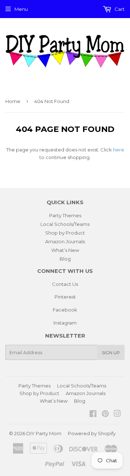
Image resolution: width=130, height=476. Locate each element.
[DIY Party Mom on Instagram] (117, 414)
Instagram (65, 323)
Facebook (65, 310)
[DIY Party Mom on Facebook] (93, 414)
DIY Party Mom (43, 433)
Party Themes (65, 215)
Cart (119, 9)
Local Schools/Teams (65, 224)
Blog (65, 259)
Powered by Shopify (92, 433)
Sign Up (111, 352)
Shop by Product (65, 233)
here (118, 150)
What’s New (65, 250)
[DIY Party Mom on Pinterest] (105, 414)
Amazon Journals (65, 241)
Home (12, 101)
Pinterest (65, 297)
